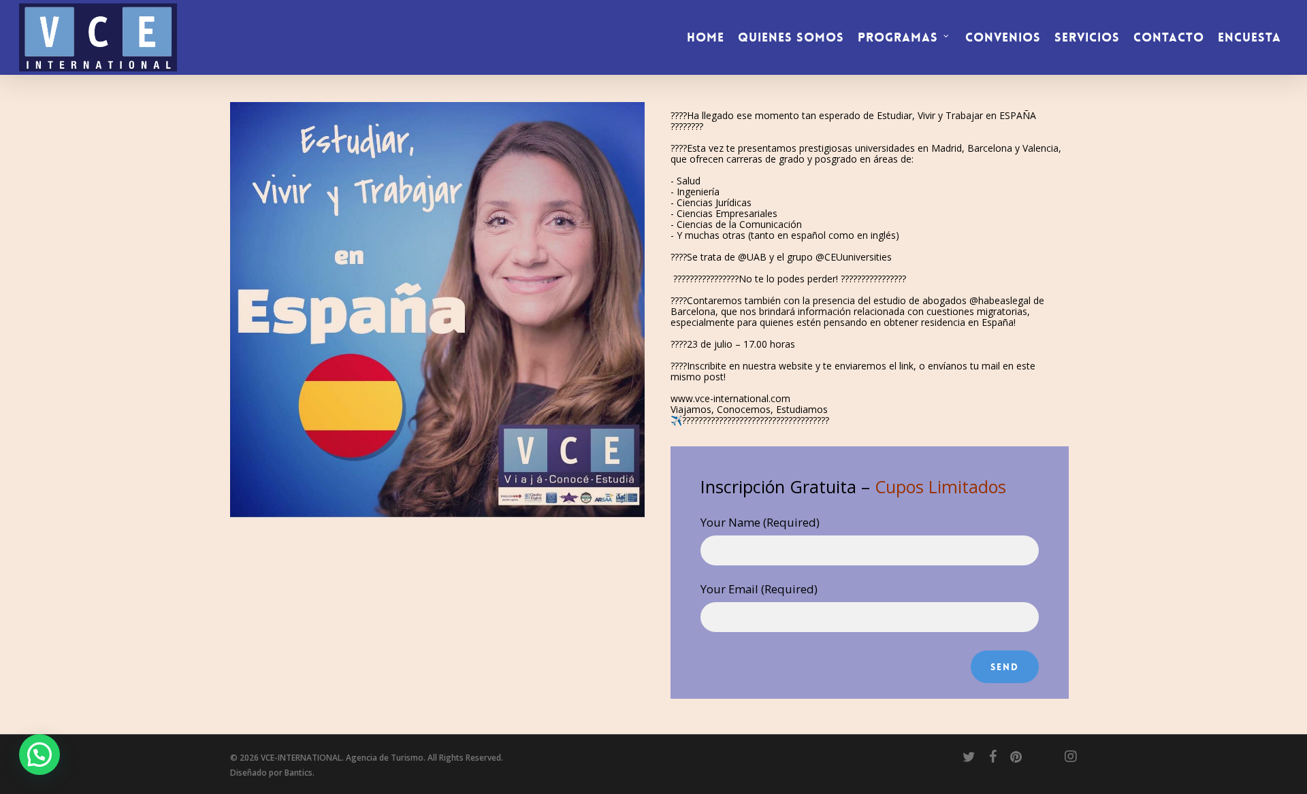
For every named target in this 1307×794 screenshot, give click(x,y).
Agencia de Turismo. (385, 757)
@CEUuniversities (854, 256)
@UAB (752, 256)
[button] (39, 754)
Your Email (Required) (759, 589)
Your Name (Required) (760, 522)
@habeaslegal (1000, 300)
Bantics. (299, 772)
